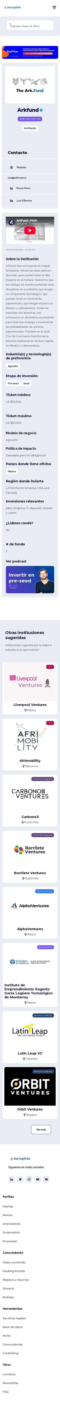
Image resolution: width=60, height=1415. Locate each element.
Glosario (8, 1288)
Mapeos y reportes (16, 1279)
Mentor (8, 1215)
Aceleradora (11, 1232)
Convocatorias (13, 1344)
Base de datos (13, 1327)
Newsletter (10, 1383)
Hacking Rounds (14, 1271)
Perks (7, 1335)
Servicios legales (14, 1318)
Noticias (8, 1297)
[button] (54, 7)
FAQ (6, 1391)
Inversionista (11, 1223)
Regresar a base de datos (25, 26)
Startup (8, 1206)
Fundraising (10, 1353)
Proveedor (10, 1241)
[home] (13, 7)
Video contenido (14, 1262)
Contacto (9, 1374)
